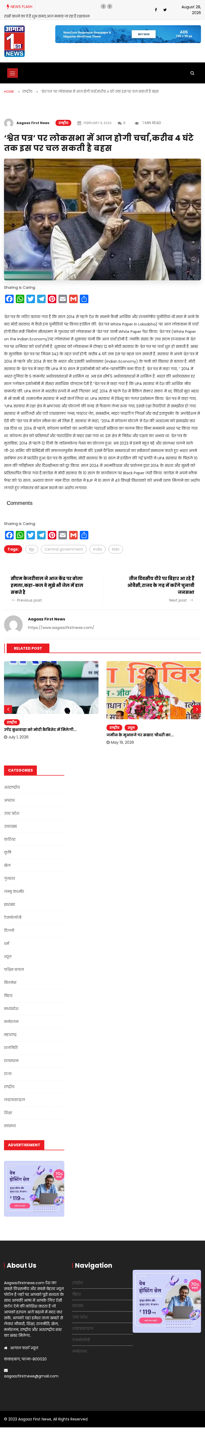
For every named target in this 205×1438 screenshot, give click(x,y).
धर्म (6, 943)
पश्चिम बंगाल (14, 969)
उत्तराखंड (10, 826)
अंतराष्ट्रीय (12, 787)
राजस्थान (11, 1060)
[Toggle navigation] (12, 73)
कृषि (7, 852)
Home (9, 91)
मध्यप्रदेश (11, 1008)
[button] (103, 6)
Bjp (31, 549)
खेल (7, 865)
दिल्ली (9, 930)
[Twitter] (165, 9)
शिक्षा (8, 1112)
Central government (64, 549)
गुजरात (9, 878)
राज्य (7, 1073)
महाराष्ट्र (10, 1034)
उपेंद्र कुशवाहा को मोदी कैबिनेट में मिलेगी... (40, 729)
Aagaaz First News (33, 123)
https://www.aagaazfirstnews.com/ (61, 627)
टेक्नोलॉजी (12, 917)
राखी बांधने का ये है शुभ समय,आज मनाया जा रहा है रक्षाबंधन (47, 16)
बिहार (8, 995)
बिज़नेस (10, 982)
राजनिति (11, 1047)
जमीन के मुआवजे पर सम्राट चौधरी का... (140, 735)
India (97, 549)
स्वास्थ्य (10, 1125)
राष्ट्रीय (63, 123)
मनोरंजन (11, 1021)
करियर (9, 839)
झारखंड (9, 904)
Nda (115, 549)
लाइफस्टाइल (14, 1099)
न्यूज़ (131, 727)
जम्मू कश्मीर (14, 891)
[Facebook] (156, 9)
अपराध (9, 800)
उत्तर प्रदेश (11, 813)
